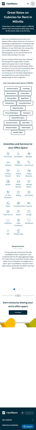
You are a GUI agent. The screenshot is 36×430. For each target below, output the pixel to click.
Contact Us (29, 413)
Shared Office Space (18, 118)
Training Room (9, 103)
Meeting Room (11, 93)
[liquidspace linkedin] (22, 412)
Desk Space (27, 113)
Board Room (25, 98)
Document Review (11, 123)
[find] (28, 4)
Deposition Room (18, 108)
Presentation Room (25, 103)
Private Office (25, 93)
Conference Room (12, 88)
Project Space (26, 128)
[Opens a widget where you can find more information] (27, 426)
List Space (18, 312)
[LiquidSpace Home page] (10, 3)
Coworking (26, 88)
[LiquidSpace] (10, 412)
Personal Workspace (11, 113)
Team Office (26, 123)
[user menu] (33, 4)
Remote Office (11, 98)
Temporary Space (11, 128)
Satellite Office (18, 132)
